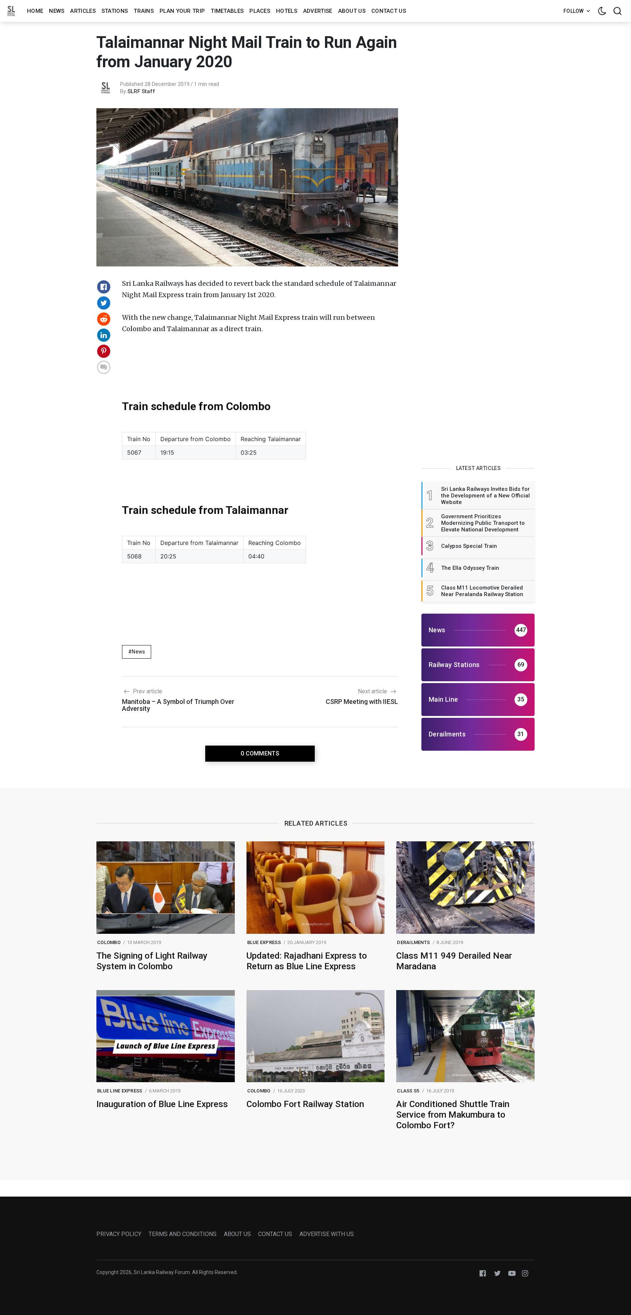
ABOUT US (237, 1234)
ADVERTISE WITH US (326, 1234)
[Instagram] (525, 1272)
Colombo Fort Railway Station (305, 1104)
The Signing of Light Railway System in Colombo (151, 961)
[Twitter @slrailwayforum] (497, 1272)
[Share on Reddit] (103, 319)
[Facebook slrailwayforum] (482, 1272)
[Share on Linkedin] (103, 335)
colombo (109, 942)
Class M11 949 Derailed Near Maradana (454, 961)
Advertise (317, 11)
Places (259, 11)
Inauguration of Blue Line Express (162, 1104)
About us (352, 11)
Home (35, 11)
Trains (144, 11)
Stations (115, 11)
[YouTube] (512, 1272)
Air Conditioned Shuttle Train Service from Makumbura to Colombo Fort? (452, 1114)
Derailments (413, 942)
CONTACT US (275, 1234)
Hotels (286, 11)
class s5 (408, 1091)
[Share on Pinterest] (103, 351)
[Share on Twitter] (103, 303)
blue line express (119, 1091)
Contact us (388, 11)
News (56, 11)
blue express (264, 942)
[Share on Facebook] (103, 286)
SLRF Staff (141, 91)
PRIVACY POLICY (118, 1234)
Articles (82, 11)
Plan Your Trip (182, 11)
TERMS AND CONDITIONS (183, 1234)
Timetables (227, 11)
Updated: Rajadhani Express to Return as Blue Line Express (306, 961)
